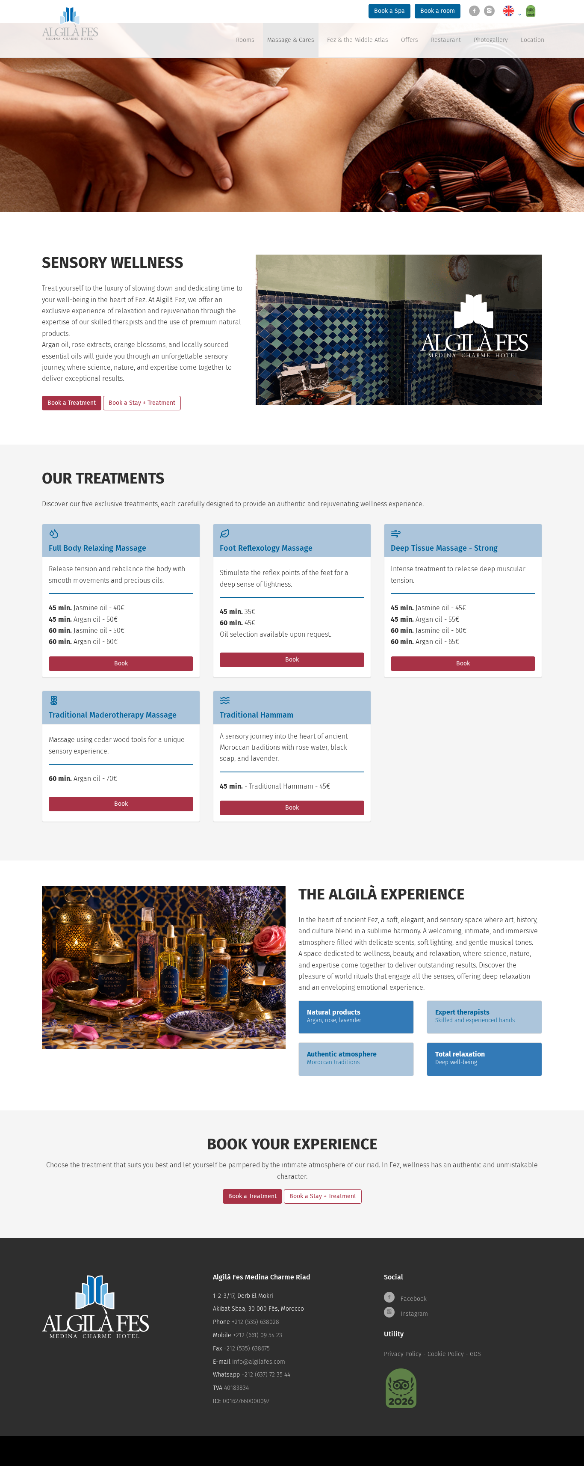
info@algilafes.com (258, 1361)
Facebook (413, 1299)
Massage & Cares (290, 40)
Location (532, 40)
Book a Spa (389, 11)
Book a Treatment (71, 403)
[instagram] (491, 11)
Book (121, 663)
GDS (475, 1354)
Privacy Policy (403, 1354)
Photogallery (491, 40)
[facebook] (476, 11)
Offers (409, 40)
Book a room (437, 11)
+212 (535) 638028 (255, 1322)
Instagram (413, 1314)
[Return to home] (70, 23)
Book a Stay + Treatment (142, 403)
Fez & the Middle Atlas (357, 40)
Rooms (245, 40)
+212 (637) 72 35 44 (266, 1374)
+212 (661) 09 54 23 (257, 1335)
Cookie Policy (446, 1354)
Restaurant (446, 40)
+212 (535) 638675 (247, 1348)
